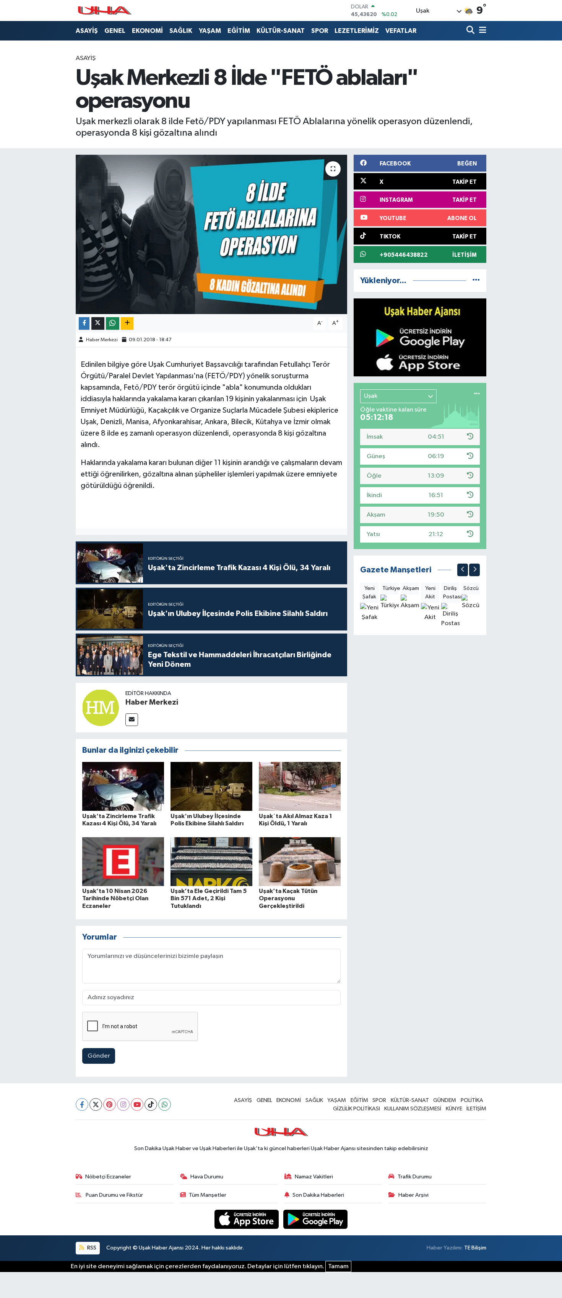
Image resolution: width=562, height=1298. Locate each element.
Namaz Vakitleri (314, 1177)
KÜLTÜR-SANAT (281, 31)
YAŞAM (210, 31)
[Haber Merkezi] (100, 707)
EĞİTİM (238, 31)
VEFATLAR (400, 31)
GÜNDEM (444, 1100)
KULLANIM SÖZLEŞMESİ (412, 1109)
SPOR (319, 31)
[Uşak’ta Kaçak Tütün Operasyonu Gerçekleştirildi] (300, 861)
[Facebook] (82, 1104)
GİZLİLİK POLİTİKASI (356, 1109)
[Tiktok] (151, 1104)
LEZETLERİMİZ (357, 31)
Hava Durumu (206, 1177)
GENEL (114, 31)
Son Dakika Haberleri (318, 1195)
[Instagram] (123, 1104)
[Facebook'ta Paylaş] (84, 323)
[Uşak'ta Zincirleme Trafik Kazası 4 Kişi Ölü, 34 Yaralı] (123, 786)
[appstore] (247, 1219)
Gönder (99, 1056)
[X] (95, 1104)
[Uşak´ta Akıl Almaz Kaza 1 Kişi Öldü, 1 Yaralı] (300, 786)
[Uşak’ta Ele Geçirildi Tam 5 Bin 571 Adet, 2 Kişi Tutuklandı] (211, 861)
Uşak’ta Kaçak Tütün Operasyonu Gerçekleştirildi (288, 898)
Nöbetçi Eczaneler (108, 1177)
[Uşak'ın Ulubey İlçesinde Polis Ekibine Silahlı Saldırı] (211, 786)
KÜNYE (454, 1109)
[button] (462, 570)
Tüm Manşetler (207, 1195)
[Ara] (471, 31)
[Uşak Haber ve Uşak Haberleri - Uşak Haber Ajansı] (104, 10)
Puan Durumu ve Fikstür (113, 1195)
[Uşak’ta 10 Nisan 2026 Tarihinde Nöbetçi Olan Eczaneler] (123, 861)
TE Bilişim (475, 1248)
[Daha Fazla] (127, 323)
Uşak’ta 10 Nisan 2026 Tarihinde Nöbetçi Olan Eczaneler (115, 898)
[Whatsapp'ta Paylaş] (112, 323)
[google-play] (315, 1219)
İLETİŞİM (476, 1109)
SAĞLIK (180, 31)
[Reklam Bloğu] (420, 337)
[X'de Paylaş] (97, 323)
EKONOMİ (147, 31)
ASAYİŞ (87, 31)
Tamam (338, 1266)
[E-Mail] (131, 719)
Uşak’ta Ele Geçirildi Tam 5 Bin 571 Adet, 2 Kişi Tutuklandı (209, 898)
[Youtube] (137, 1104)
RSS (91, 1248)
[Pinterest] (109, 1104)
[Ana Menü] (481, 31)
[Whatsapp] (164, 1104)
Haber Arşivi (413, 1195)
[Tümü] (476, 280)
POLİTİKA (472, 1100)
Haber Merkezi (102, 339)
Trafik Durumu (415, 1177)
